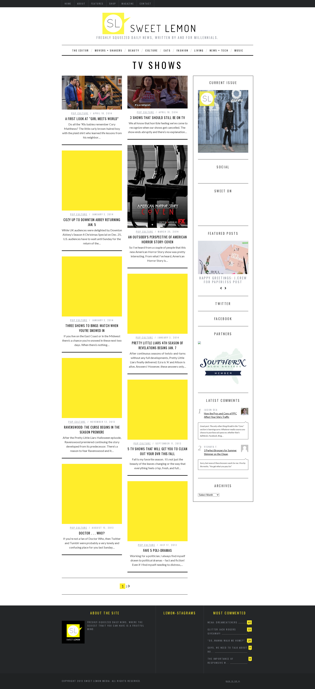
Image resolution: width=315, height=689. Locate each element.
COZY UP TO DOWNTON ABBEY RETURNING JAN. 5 (91, 222)
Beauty (133, 50)
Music (238, 50)
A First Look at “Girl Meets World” (92, 118)
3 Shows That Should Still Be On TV (157, 117)
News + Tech (219, 50)
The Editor (80, 50)
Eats (167, 50)
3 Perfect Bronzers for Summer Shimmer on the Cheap (220, 453)
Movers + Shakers (108, 50)
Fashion (182, 50)
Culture (151, 50)
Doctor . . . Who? (92, 533)
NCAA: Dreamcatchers (223, 622)
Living (199, 50)
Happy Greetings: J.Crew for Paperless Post (223, 280)
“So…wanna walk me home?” (226, 640)
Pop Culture (79, 113)
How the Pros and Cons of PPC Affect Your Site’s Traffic (220, 416)
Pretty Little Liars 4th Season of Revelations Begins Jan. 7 (157, 345)
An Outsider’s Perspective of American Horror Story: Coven (157, 239)
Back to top (232, 681)
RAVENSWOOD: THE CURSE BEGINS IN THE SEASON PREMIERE (92, 429)
